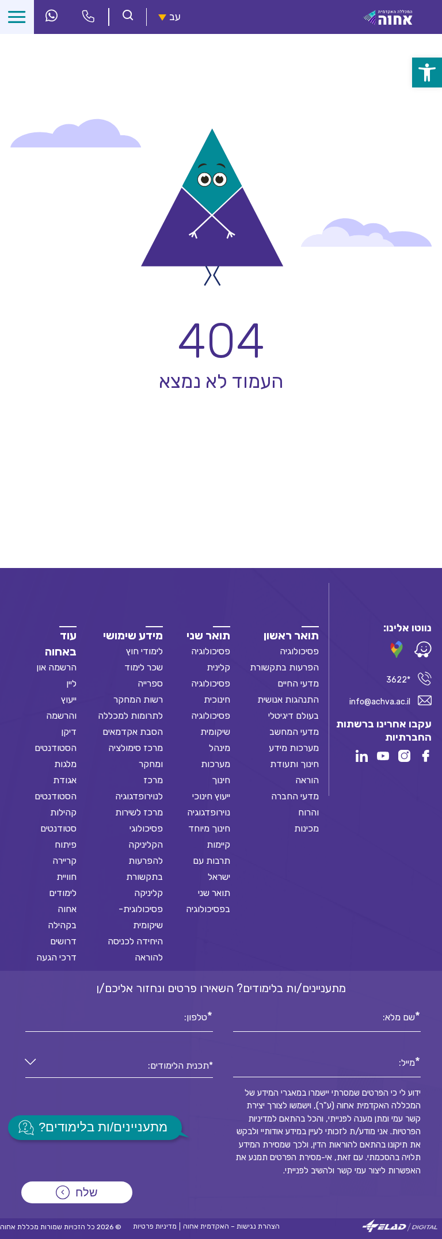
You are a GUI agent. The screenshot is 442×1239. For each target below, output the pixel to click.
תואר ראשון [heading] (291, 635)
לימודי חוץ (144, 651)
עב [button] (175, 17)
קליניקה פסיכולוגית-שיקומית (141, 909)
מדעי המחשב (294, 731)
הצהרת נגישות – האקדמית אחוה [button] (231, 1226)
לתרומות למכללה (130, 715)
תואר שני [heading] (208, 635)
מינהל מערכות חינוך (215, 764)
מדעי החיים (298, 683)
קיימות (218, 844)
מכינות (306, 828)
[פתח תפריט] (17, 17)
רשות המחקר (138, 699)
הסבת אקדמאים (132, 731)
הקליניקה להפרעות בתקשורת (144, 860)
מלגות (65, 763)
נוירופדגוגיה (208, 812)
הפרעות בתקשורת (284, 667)
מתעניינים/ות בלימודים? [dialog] (103, 1127)
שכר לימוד (143, 667)
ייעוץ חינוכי (211, 796)
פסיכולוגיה (299, 651)
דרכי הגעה (56, 957)
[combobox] (119, 1066)
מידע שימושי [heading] (133, 635)
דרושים (63, 941)
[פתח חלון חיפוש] (128, 16)
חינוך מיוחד (209, 828)
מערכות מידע (294, 747)
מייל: (407, 1062)
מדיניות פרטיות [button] (155, 1226)
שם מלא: (399, 1016)
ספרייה (150, 683)
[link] (427, 72)
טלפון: (195, 1016)
